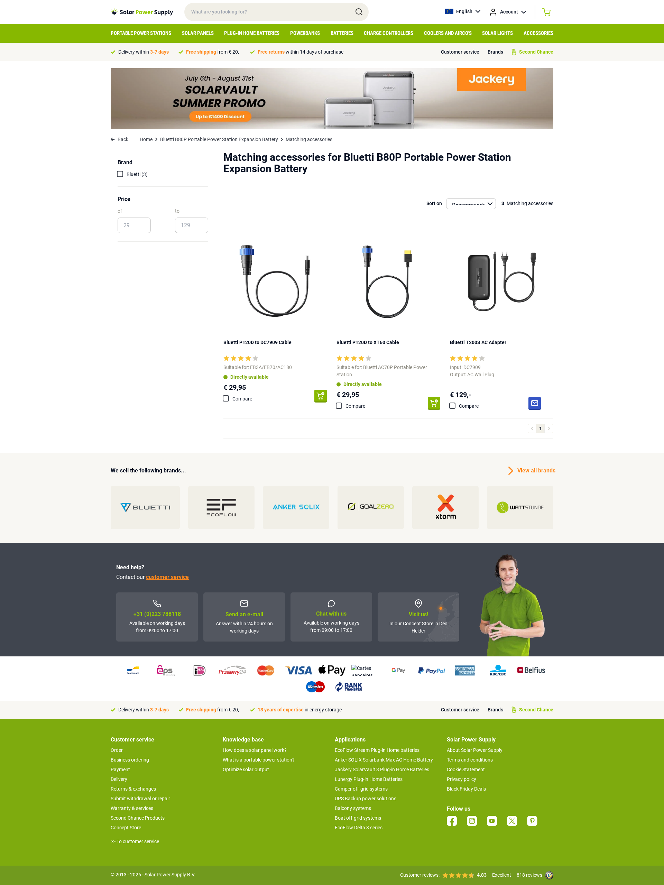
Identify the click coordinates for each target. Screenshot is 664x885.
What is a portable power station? (259, 760)
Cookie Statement (466, 769)
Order (117, 750)
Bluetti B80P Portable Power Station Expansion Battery (219, 139)
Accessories (538, 33)
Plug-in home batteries (251, 33)
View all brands (535, 470)
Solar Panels (198, 33)
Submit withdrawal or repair (140, 798)
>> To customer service (135, 841)
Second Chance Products (138, 818)
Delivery (119, 779)
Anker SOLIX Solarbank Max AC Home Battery (384, 760)
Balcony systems (353, 808)
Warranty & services (132, 808)
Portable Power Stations (141, 33)
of (120, 211)
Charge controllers (388, 33)
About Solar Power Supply (474, 750)
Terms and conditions (470, 760)
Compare (242, 399)
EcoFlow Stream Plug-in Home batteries (377, 750)
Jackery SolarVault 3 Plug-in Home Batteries (382, 769)
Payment (120, 769)
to (177, 211)
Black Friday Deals (466, 789)
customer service (167, 577)
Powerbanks (305, 33)
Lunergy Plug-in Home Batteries (369, 779)
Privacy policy (461, 779)
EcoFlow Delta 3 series (358, 827)
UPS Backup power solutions (365, 798)
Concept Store (126, 827)
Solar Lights (497, 33)
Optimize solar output (246, 769)
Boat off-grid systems (358, 818)
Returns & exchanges (133, 789)
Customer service (460, 52)
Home (146, 139)
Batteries (342, 33)
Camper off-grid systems (361, 789)
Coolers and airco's (448, 33)
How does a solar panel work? (255, 750)
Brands (495, 52)
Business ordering (130, 760)
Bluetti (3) (137, 174)
